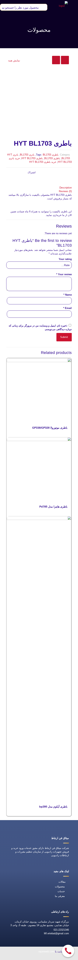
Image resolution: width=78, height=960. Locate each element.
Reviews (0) (65, 191)
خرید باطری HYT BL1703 (42, 161)
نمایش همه (14, 60)
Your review (64, 274)
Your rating (65, 259)
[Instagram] (14, 957)
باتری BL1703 (27, 154)
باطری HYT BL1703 (32, 158)
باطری (55, 154)
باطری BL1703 (52, 158)
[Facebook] (40, 957)
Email (67, 308)
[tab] (39, 187)
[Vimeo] (22, 957)
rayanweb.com (46, 951)
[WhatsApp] (48, 957)
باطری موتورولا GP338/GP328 (49, 427)
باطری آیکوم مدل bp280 (53, 806)
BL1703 (47, 154)
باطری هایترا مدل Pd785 (53, 506)
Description (65, 187)
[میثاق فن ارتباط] (63, 5)
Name (67, 294)
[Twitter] (31, 957)
